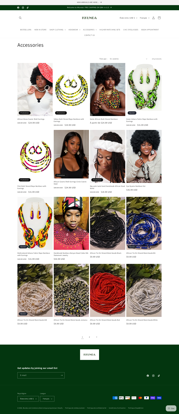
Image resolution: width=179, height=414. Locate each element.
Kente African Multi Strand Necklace (104, 119)
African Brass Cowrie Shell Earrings (30, 119)
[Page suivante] (96, 337)
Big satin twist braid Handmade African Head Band (107, 187)
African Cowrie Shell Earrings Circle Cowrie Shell (70, 183)
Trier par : (103, 59)
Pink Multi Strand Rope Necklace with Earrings (31, 187)
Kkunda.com (27, 408)
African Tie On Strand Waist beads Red (105, 320)
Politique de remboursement (75, 408)
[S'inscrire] (61, 375)
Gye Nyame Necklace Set (135, 186)
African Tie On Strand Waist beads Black (105, 253)
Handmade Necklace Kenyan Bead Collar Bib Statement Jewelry (71, 254)
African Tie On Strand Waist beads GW (32, 320)
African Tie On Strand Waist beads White (142, 320)
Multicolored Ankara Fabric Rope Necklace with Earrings (33, 254)
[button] (20, 18)
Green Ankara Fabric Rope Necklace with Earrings (142, 120)
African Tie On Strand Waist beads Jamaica (70, 320)
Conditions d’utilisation (117, 408)
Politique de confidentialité (96, 408)
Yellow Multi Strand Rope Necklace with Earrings (69, 120)
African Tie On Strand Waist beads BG (141, 253)
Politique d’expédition (135, 408)
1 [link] (82, 337)
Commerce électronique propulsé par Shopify (47, 408)
